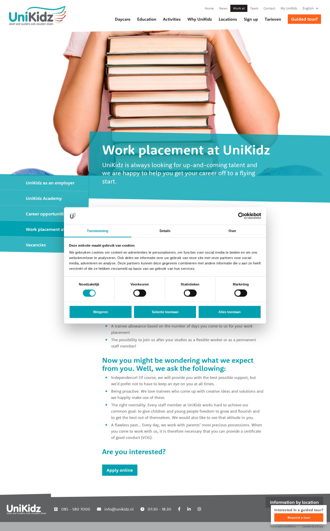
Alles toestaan (229, 312)
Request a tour (299, 517)
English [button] (308, 8)
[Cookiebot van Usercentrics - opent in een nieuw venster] (241, 215)
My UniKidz (289, 8)
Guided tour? (304, 19)
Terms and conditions (282, 526)
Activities (172, 19)
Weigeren (100, 312)
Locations (228, 19)
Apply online (120, 470)
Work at (239, 8)
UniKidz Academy (44, 198)
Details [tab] (165, 231)
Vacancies (36, 245)
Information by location (294, 502)
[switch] (139, 293)
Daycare (122, 19)
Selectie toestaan (165, 312)
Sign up (251, 19)
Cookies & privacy (312, 526)
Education (146, 19)
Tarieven (273, 19)
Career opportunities (47, 214)
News (223, 8)
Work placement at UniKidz (54, 229)
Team (254, 8)
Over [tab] (232, 231)
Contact (269, 8)
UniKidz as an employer (50, 183)
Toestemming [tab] (97, 231)
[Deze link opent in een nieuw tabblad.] (179, 509)
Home (209, 8)
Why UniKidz (199, 19)
